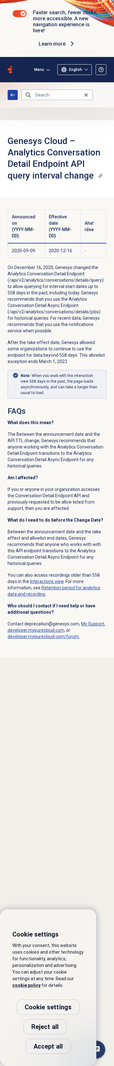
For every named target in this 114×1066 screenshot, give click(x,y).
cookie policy (26, 985)
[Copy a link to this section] (100, 176)
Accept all (48, 1046)
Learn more (52, 44)
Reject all (45, 1027)
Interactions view (47, 581)
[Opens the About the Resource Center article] (101, 69)
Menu (39, 69)
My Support (92, 623)
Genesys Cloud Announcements (13, 95)
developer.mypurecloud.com (36, 630)
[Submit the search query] (28, 94)
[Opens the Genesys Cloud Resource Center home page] (10, 70)
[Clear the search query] (86, 94)
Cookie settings (48, 1007)
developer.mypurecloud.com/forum (44, 636)
